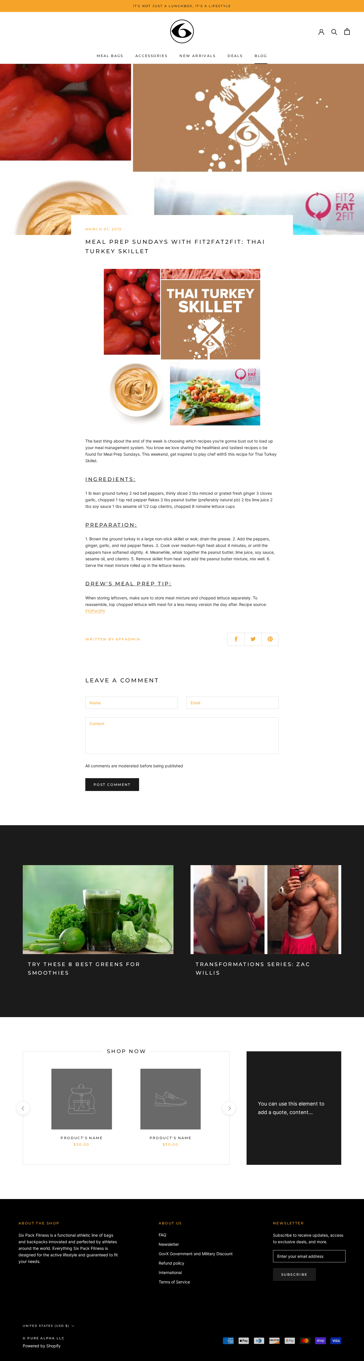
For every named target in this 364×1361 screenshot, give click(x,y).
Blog (261, 56)
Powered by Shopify (42, 1345)
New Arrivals (197, 56)
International (170, 1272)
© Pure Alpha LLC (44, 1338)
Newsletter (169, 1244)
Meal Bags (110, 56)
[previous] (22, 1108)
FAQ (162, 1234)
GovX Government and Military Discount (196, 1253)
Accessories (151, 56)
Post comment (112, 784)
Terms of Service (174, 1281)
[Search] (334, 32)
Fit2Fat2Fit (95, 611)
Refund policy (171, 1263)
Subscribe (294, 1274)
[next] (229, 1108)
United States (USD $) (46, 1326)
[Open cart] (347, 31)
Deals (235, 56)
